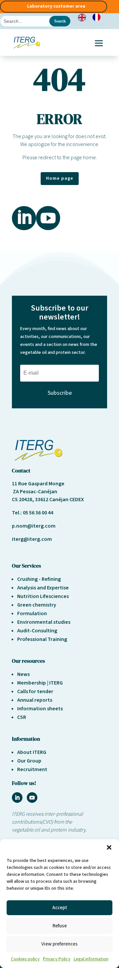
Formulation (32, 613)
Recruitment (32, 769)
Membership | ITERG (40, 683)
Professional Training (42, 639)
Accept (59, 907)
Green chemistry (36, 605)
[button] (109, 847)
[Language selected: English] (92, 17)
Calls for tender (35, 691)
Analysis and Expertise (43, 587)
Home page (59, 178)
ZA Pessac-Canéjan (34, 491)
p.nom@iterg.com (34, 526)
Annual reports (34, 700)
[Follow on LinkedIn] (17, 797)
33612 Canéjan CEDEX (59, 499)
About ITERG (31, 752)
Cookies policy (25, 959)
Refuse (60, 925)
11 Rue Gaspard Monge (38, 483)
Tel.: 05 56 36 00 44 (32, 512)
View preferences (59, 944)
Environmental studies (43, 622)
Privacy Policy (56, 959)
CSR (21, 717)
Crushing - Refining (39, 579)
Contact (21, 470)
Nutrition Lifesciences (43, 596)
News (23, 674)
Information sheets (40, 708)
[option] (98, 17)
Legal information (91, 959)
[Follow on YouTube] (32, 797)
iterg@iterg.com (32, 539)
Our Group (29, 760)
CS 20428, (23, 499)
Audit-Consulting (37, 630)
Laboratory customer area (56, 6)
